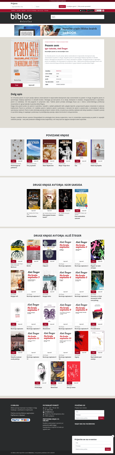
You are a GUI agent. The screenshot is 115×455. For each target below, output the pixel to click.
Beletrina (58, 71)
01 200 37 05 (49, 410)
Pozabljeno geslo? (71, 6)
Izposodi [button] (31, 85)
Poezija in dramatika (50, 42)
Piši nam (46, 10)
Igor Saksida (50, 48)
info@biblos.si (49, 412)
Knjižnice (13, 10)
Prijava (101, 418)
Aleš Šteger (62, 48)
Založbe (19, 10)
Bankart (22, 415)
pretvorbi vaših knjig (49, 425)
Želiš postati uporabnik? (84, 6)
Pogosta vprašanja (31, 10)
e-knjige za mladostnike (62, 42)
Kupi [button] (16, 85)
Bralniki (24, 10)
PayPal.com (14, 415)
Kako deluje (40, 10)
